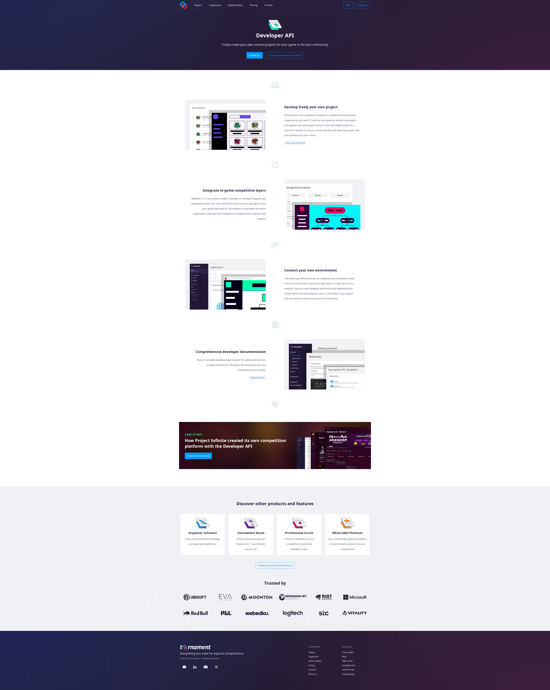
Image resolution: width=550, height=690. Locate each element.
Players (198, 5)
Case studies (348, 652)
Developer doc (349, 665)
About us (313, 674)
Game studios (235, 5)
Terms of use (348, 669)
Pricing (253, 5)
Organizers (215, 5)
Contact (268, 5)
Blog (344, 656)
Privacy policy (348, 674)
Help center (347, 661)
